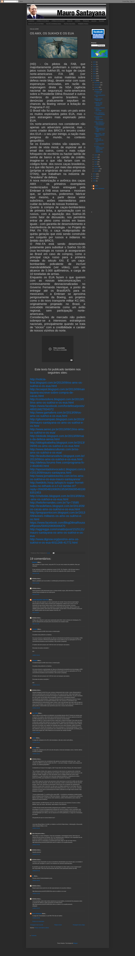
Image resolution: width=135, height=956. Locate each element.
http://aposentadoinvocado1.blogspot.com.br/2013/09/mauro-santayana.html (57, 471)
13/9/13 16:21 (36, 655)
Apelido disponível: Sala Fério (40, 599)
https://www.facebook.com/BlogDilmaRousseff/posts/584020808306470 (57, 524)
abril (95, 164)
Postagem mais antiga (79, 925)
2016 (94, 73)
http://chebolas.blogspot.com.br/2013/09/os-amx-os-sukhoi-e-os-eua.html (57, 497)
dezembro (97, 82)
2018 (94, 69)
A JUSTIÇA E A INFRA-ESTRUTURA (98, 118)
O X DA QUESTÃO (99, 144)
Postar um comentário (38, 921)
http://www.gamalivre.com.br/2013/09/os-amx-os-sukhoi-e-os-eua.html (56, 414)
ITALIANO (101, 21)
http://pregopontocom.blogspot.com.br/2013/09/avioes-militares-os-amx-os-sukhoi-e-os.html (57, 516)
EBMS (96, 186)
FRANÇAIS (86, 21)
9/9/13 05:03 (35, 594)
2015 (94, 76)
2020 (94, 64)
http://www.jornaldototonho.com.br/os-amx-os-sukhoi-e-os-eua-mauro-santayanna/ (57, 477)
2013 (94, 80)
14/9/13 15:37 (36, 908)
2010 (94, 178)
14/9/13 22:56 (36, 918)
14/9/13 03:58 (36, 844)
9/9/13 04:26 (35, 583)
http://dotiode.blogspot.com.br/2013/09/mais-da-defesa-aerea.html (57, 437)
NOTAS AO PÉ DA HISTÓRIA (36, 24)
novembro (97, 85)
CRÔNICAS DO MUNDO (58, 21)
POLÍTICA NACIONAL (70, 24)
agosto (96, 155)
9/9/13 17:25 (35, 624)
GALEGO (93, 21)
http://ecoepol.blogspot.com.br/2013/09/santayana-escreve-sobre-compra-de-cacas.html (57, 392)
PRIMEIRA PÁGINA (83, 24)
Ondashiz (34, 562)
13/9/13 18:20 (36, 742)
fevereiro (96, 168)
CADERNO (31, 21)
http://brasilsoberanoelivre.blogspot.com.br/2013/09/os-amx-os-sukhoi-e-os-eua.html (57, 457)
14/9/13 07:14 (36, 854)
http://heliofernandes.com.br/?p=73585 (54, 502)
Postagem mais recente (36, 925)
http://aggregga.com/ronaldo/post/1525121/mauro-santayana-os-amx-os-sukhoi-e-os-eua (57, 532)
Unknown (34, 629)
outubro (96, 87)
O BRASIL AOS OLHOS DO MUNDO (98, 104)
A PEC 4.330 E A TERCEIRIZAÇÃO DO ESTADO (99, 123)
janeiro (96, 171)
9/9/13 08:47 (35, 612)
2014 (94, 78)
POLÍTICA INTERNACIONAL (53, 24)
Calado (34, 738)
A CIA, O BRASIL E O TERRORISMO (99, 113)
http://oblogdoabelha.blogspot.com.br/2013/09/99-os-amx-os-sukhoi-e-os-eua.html (57, 444)
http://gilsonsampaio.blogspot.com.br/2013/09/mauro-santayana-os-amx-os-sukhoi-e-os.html (57, 422)
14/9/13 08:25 (36, 880)
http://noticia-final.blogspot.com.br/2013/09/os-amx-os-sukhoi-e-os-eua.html (56, 382)
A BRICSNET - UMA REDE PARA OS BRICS (99, 135)
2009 (94, 181)
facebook (33, 935)
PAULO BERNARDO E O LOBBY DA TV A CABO (99, 129)
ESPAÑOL (77, 21)
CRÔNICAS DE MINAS (43, 21)
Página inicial (58, 925)
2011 (94, 176)
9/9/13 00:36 (35, 573)
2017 (94, 71)
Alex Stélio (35, 713)
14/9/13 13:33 (36, 893)
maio (95, 162)
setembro (97, 89)
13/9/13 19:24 (36, 828)
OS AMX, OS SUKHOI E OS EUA (98, 140)
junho (96, 159)
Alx (33, 876)
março (96, 166)
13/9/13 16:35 (36, 708)
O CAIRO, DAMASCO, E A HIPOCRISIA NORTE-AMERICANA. (99, 149)
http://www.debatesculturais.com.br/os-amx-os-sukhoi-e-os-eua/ (54, 451)
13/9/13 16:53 (36, 732)
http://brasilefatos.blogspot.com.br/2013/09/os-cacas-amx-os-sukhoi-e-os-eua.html (57, 507)
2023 (94, 62)
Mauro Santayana (37, 913)
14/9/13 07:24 (36, 870)
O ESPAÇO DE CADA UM (98, 92)
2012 (94, 174)
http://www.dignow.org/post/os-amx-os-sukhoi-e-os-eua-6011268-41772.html (54, 541)
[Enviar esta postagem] (53, 553)
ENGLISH (69, 21)
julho (95, 157)
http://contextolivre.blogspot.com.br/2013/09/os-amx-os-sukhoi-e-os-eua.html (57, 401)
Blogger (75, 943)
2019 (94, 66)
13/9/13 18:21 (36, 753)
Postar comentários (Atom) (42, 927)
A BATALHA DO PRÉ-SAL (98, 99)
